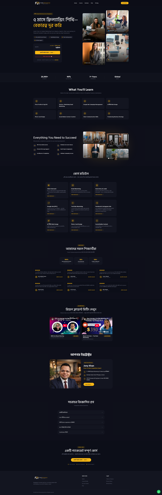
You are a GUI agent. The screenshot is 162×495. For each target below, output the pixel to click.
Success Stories (85, 483)
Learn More (88, 384)
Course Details (85, 481)
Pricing (96, 3)
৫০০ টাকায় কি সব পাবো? (65, 427)
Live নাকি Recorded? (64, 417)
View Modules (50, 196)
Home (75, 3)
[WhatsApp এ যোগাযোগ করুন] (158, 491)
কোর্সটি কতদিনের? (63, 412)
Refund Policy (109, 483)
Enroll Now (124, 3)
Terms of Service (110, 479)
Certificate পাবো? (63, 432)
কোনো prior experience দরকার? (67, 422)
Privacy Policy (109, 481)
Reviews (87, 3)
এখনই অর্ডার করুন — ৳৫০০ (46, 52)
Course (80, 3)
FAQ (92, 3)
